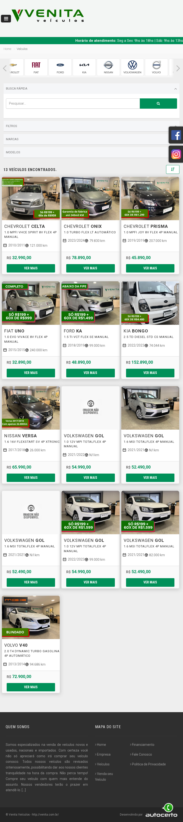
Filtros (11, 126)
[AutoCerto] (160, 814)
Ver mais (31, 268)
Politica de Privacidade (149, 764)
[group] (12, 67)
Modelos (13, 152)
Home (7, 49)
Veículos (103, 764)
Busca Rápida (16, 88)
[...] (24, 790)
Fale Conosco (142, 754)
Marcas (12, 139)
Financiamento (143, 745)
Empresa (104, 754)
